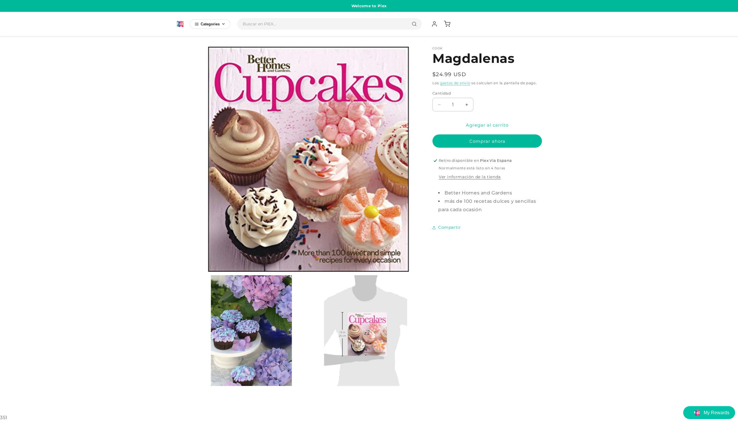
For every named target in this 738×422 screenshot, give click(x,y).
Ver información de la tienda (470, 176)
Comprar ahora (487, 141)
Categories (210, 24)
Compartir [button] (449, 227)
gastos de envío (455, 83)
